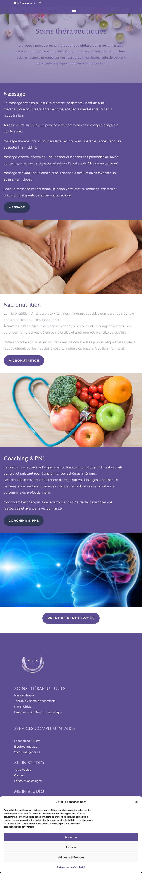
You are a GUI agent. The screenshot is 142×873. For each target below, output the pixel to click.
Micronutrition (24, 360)
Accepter (71, 837)
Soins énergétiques (27, 752)
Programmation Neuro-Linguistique (38, 712)
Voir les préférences (71, 857)
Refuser (71, 847)
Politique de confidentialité (71, 867)
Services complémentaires (45, 729)
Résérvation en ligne (28, 781)
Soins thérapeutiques (39, 689)
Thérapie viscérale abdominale (35, 701)
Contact (19, 775)
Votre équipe (22, 769)
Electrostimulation (26, 746)
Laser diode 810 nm (27, 741)
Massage (17, 207)
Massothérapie (24, 695)
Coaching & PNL (24, 520)
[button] (136, 802)
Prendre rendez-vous (71, 618)
